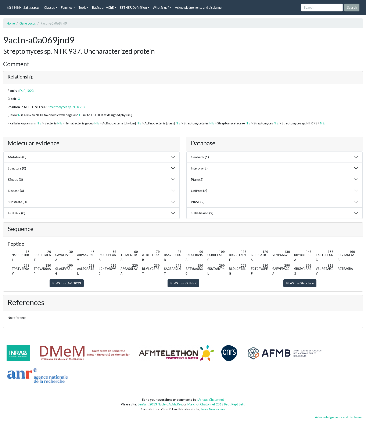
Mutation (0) (17, 157)
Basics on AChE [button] (103, 7)
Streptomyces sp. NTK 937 (66, 107)
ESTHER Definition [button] (133, 7)
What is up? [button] (161, 7)
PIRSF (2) (197, 202)
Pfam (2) (197, 179)
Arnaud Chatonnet (211, 399)
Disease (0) (16, 191)
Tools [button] (82, 7)
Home (11, 23)
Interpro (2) (199, 168)
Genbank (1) (200, 157)
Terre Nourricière (213, 409)
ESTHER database (23, 7)
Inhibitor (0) (16, 213)
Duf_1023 (26, 90)
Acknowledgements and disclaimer (199, 7)
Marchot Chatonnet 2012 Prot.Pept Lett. (216, 404)
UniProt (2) (199, 191)
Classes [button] (49, 7)
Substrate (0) (17, 202)
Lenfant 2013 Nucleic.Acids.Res (160, 404)
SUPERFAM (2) (202, 213)
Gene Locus (27, 23)
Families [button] (66, 7)
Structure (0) (17, 168)
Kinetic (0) (15, 179)
